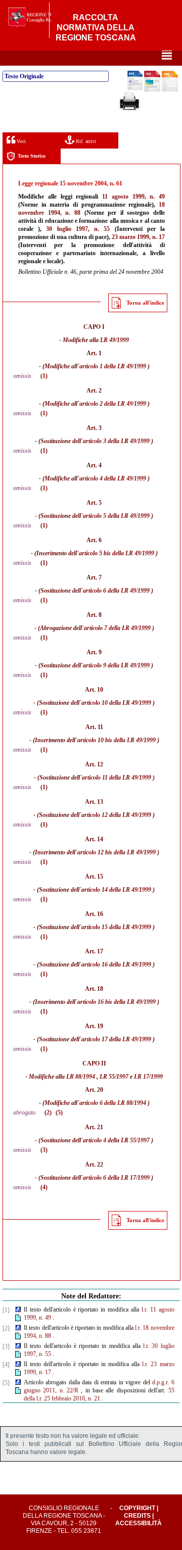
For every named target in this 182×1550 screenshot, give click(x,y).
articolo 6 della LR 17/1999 (116, 1177)
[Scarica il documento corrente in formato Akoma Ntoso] (170, 89)
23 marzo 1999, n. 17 (138, 236)
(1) (44, 375)
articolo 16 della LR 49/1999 (116, 964)
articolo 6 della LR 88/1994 (112, 1102)
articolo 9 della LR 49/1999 (116, 665)
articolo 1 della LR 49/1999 (112, 366)
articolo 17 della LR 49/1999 (116, 1039)
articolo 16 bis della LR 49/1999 (116, 1001)
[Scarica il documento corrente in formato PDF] (152, 89)
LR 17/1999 (148, 1076)
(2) (48, 1112)
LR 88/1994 (80, 1076)
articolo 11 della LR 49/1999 (116, 777)
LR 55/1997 (114, 1076)
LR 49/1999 (114, 340)
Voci (20, 141)
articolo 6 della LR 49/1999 (116, 590)
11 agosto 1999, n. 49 (133, 196)
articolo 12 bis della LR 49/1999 (116, 852)
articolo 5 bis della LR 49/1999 (116, 553)
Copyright (137, 1508)
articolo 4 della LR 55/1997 (116, 1140)
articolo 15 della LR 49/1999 (116, 927)
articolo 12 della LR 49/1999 (116, 814)
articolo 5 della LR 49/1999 (116, 515)
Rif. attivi (85, 141)
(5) (59, 1112)
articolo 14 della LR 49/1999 (116, 889)
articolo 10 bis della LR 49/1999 (116, 740)
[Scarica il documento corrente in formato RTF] (135, 87)
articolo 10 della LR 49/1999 (116, 702)
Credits (137, 1515)
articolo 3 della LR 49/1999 (116, 441)
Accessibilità (138, 1523)
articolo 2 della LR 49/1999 (112, 403)
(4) (44, 1187)
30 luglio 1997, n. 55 (78, 228)
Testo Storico (32, 156)
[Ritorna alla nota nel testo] (18, 1310)
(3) (44, 1149)
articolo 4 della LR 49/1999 (112, 478)
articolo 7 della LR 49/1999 (117, 628)
